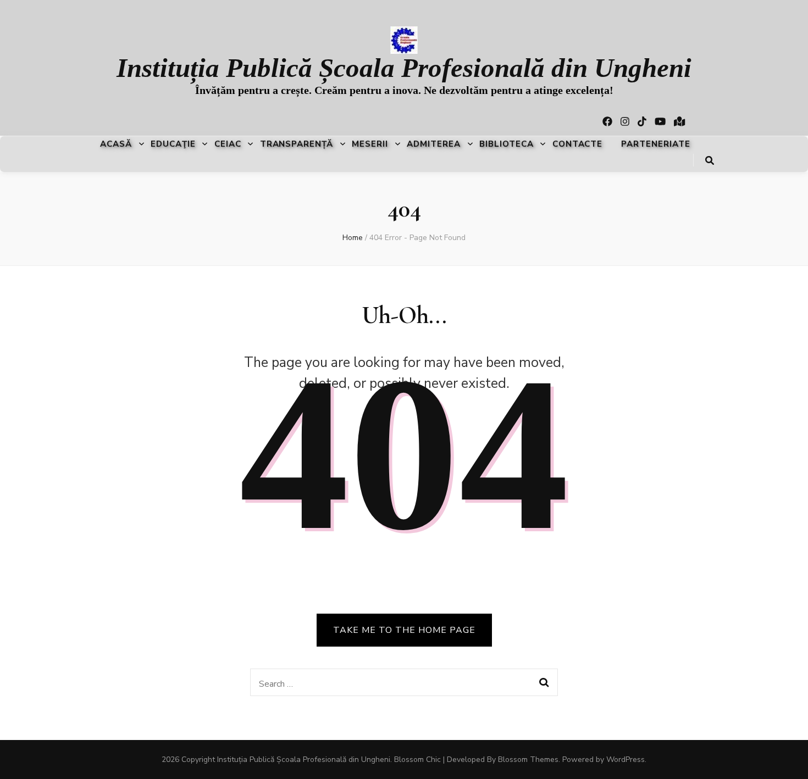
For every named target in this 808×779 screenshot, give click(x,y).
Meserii (370, 143)
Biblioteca (506, 143)
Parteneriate (655, 143)
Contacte (577, 143)
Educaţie (173, 143)
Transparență (297, 143)
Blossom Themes (528, 759)
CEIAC (227, 143)
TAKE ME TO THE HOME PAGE (404, 630)
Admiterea (434, 143)
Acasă (116, 143)
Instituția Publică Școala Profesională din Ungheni (404, 68)
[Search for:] (389, 682)
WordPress (625, 759)
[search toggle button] (709, 160)
